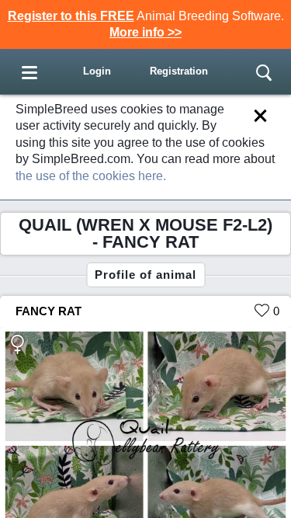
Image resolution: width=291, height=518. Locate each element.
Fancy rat (48, 311)
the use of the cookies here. (91, 176)
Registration (179, 71)
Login (97, 71)
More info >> (145, 32)
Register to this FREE (71, 16)
